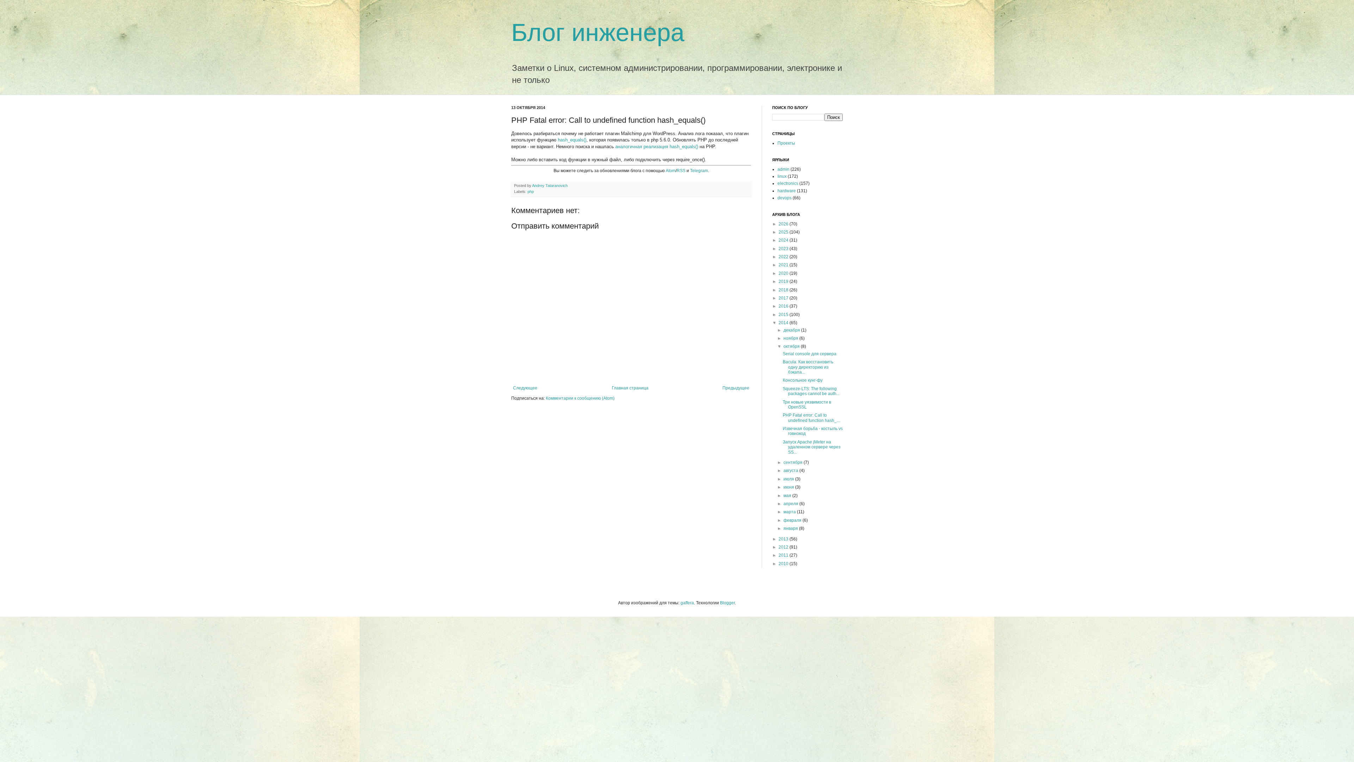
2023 (784, 248)
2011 (784, 555)
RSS (681, 170)
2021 (784, 264)
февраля (793, 520)
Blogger (727, 602)
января (791, 528)
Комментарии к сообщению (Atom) (580, 398)
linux (782, 176)
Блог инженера (597, 32)
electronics (787, 183)
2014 (784, 322)
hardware (786, 190)
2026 (784, 224)
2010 (784, 563)
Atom (671, 170)
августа (791, 470)
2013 (784, 539)
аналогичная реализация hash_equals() (656, 146)
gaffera (687, 602)
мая (787, 495)
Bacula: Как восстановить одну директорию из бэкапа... (808, 367)
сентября (793, 462)
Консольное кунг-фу (803, 380)
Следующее (525, 388)
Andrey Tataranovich (550, 185)
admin (783, 169)
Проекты (786, 143)
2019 (784, 281)
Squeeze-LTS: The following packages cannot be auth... (811, 391)
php (530, 191)
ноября (791, 338)
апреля (791, 503)
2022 (784, 256)
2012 (784, 547)
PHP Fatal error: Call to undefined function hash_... (811, 418)
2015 (784, 314)
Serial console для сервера (809, 353)
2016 (784, 306)
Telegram (699, 170)
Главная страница (630, 388)
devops (784, 197)
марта (790, 511)
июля (789, 479)
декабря (792, 330)
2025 (784, 232)
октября (792, 346)
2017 (784, 298)
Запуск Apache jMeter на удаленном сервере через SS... (812, 447)
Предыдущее (735, 388)
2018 (784, 290)
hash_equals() (572, 140)
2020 (784, 273)
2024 (784, 240)
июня (789, 487)
